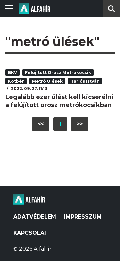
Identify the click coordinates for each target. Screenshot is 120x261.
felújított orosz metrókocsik (58, 72)
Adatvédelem (34, 216)
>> (80, 124)
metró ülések (47, 81)
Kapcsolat (30, 233)
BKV (12, 72)
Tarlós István (85, 81)
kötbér (16, 81)
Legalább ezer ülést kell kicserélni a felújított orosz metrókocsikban (59, 101)
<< (41, 124)
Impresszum (83, 216)
